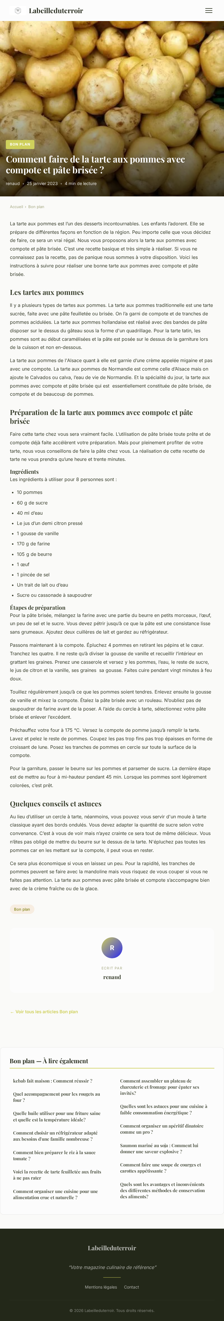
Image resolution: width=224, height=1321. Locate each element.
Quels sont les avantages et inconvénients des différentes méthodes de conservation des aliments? (162, 1190)
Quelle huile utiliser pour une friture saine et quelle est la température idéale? (57, 1116)
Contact (131, 1286)
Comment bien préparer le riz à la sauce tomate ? (54, 1155)
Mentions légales (101, 1286)
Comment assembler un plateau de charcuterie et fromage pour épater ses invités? (159, 1087)
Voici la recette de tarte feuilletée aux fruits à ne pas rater (57, 1175)
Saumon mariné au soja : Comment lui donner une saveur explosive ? (159, 1148)
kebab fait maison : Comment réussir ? (52, 1081)
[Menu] (209, 10)
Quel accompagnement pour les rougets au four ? (56, 1097)
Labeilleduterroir (56, 10)
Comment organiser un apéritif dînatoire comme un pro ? (162, 1129)
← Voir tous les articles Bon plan (44, 1011)
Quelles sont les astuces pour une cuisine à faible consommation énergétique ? (163, 1109)
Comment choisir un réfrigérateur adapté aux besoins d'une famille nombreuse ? (55, 1136)
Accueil (16, 206)
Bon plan (20, 144)
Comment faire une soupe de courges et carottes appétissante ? (160, 1168)
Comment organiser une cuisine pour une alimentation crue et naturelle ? (55, 1194)
